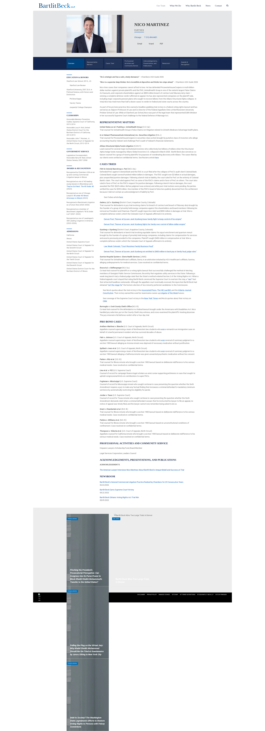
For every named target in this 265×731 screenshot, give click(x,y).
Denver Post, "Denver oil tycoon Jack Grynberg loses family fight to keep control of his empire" (143, 219)
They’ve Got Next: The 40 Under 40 (80, 186)
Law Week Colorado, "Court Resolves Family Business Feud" (128, 246)
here (157, 158)
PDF (161, 44)
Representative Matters (92, 63)
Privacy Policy (152, 594)
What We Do (175, 5)
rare (189, 279)
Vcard (151, 44)
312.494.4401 (151, 37)
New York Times (151, 298)
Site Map (175, 594)
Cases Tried (110, 63)
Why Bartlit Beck (193, 5)
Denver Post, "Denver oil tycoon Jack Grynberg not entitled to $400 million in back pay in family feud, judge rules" (150, 251)
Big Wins (116, 518)
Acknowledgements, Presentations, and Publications (150, 63)
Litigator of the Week (169, 293)
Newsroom (166, 63)
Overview (71, 63)
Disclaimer (141, 594)
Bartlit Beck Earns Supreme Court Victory (117, 490)
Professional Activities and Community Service (131, 63)
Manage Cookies (164, 594)
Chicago (137, 37)
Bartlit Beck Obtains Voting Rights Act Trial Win (119, 497)
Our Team (161, 5)
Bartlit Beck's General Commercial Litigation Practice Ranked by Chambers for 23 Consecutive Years (141, 482)
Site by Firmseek (221, 594)
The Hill (160, 290)
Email (139, 44)
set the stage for (115, 285)
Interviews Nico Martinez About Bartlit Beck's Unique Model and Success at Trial (142, 470)
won (163, 329)
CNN (105, 301)
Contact (218, 5)
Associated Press (149, 290)
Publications (72, 518)
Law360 (167, 290)
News (208, 5)
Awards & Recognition (185, 63)
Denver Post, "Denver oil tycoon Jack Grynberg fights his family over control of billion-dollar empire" (145, 224)
